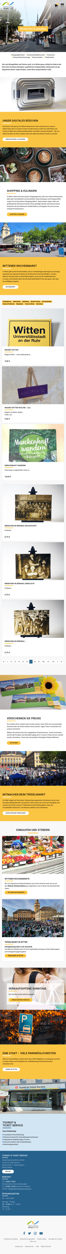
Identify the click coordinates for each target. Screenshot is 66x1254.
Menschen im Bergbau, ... (16, 641)
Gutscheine (51, 55)
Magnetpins (19, 304)
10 (43, 662)
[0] (56, 6)
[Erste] (3, 661)
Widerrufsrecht (46, 1246)
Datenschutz (29, 1246)
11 (48, 662)
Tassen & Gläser (29, 304)
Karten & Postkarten (8, 304)
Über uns (33, 1241)
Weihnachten (17, 301)
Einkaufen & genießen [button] (27, 1239)
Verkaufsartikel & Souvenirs (15, 139)
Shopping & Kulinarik (17, 214)
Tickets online (41, 1239)
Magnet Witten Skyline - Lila (18, 408)
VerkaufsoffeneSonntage (21, 57)
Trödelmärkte (49, 57)
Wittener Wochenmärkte (16, 892)
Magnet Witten (11, 350)
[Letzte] (61, 661)
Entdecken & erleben (11, 1239)
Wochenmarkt (10, 287)
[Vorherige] (7, 661)
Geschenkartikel (46, 301)
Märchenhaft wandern (15, 465)
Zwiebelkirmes (7, 301)
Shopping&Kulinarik (18, 55)
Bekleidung (25, 301)
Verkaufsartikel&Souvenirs (36, 55)
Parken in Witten (11, 1069)
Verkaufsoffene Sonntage (20, 1000)
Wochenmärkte (37, 57)
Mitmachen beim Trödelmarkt (16, 813)
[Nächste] (57, 661)
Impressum (19, 1246)
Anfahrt (8, 1171)
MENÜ (62, 6)
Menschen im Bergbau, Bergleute (19, 584)
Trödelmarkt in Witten (15, 955)
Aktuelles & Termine (55, 1239)
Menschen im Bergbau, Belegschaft (21, 526)
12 (53, 662)
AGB (37, 1246)
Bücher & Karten (35, 301)
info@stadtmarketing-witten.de (19, 1189)
